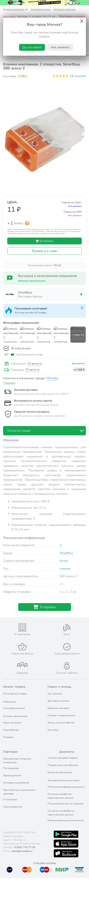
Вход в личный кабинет (61, 722)
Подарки (8, 737)
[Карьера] (22, 665)
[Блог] (67, 627)
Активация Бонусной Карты (64, 780)
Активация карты (41, 9)
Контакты (53, 730)
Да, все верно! (32, 47)
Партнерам (10, 752)
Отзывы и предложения (61, 715)
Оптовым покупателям (16, 782)
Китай (64, 561)
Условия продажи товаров (63, 757)
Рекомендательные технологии (65, 820)
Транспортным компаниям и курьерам (19, 791)
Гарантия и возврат (58, 708)
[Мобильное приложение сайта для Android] (66, 834)
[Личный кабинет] (67, 666)
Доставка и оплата (72, 16)
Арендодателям (12, 775)
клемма (65, 568)
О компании (10, 799)
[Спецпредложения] (67, 647)
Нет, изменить (60, 47)
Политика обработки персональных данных (61, 795)
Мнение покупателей (31, 281)
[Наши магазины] (22, 646)
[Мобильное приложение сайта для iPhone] (66, 843)
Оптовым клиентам (65, 9)
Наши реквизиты (12, 806)
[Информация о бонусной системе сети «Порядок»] (27, 223)
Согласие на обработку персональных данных (61, 812)
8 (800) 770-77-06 (43, 17)
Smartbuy (66, 553)
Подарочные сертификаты (63, 765)
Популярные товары (15, 693)
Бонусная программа (60, 772)
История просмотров (15, 716)
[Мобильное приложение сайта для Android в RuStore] (66, 853)
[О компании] (22, 627)
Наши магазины (12, 722)
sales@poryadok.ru (21, 851)
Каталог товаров (14, 687)
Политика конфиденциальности (66, 786)
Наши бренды (11, 730)
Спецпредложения (14, 708)
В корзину (46, 241)
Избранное (9, 701)
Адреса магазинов (13, 9)
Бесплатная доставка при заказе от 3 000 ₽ (41, 394)
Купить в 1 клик (44, 251)
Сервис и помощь (59, 687)
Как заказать (55, 693)
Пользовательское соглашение (65, 803)
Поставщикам (11, 768)
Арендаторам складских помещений (17, 760)
